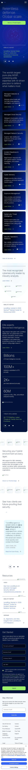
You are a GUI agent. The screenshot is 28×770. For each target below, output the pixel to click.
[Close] (26, 746)
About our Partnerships (9, 481)
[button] (25, 2)
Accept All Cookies (14, 763)
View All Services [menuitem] (6, 723)
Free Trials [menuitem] (17, 731)
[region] (14, 757)
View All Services (7, 258)
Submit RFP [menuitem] (17, 728)
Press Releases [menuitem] (6, 728)
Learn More (5, 281)
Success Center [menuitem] (6, 737)
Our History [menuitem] (5, 726)
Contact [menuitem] (17, 726)
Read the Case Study (12, 560)
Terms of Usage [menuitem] (19, 743)
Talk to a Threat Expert (14, 22)
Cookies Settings (14, 767)
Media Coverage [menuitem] (6, 731)
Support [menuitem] (17, 733)
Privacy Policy (15, 676)
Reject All (14, 759)
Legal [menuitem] (3, 743)
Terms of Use (5, 676)
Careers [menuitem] (17, 723)
